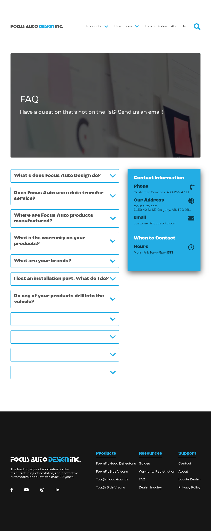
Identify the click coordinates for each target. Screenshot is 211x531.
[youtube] (26, 490)
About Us (178, 26)
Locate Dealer (156, 26)
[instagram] (42, 490)
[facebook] (12, 490)
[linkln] (57, 490)
